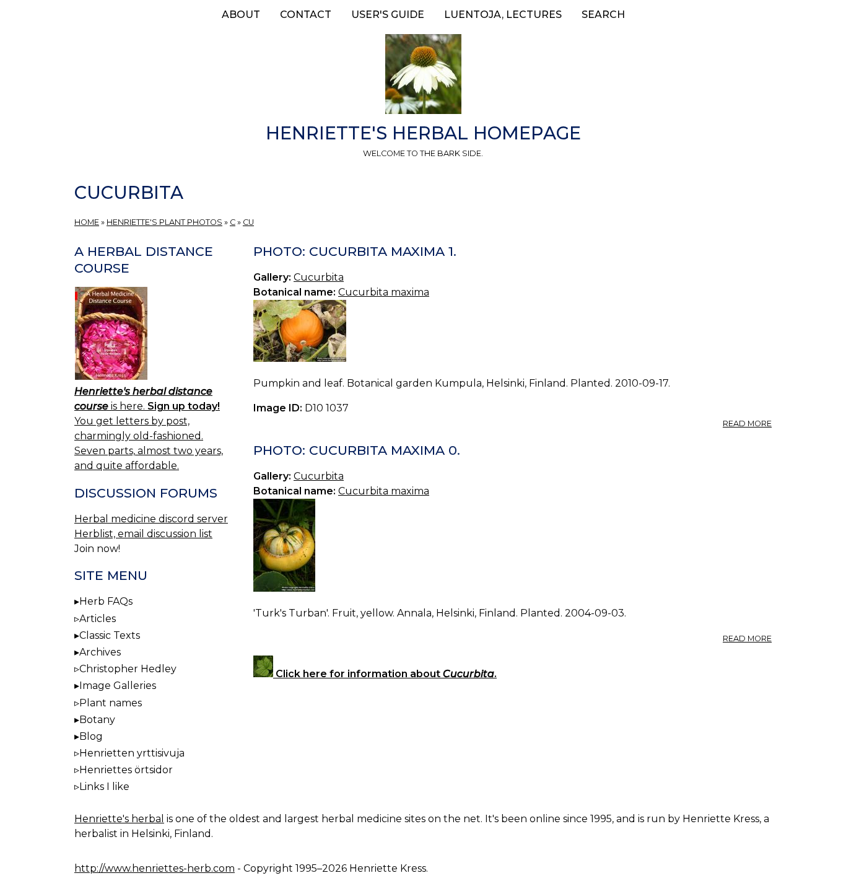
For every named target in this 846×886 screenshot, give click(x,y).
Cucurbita (319, 277)
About (241, 14)
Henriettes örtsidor (126, 770)
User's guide (387, 14)
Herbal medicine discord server (151, 519)
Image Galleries (117, 685)
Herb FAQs (106, 601)
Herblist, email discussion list (143, 534)
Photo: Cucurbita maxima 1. (354, 251)
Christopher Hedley (128, 669)
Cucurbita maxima (383, 292)
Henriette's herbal (119, 819)
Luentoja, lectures (503, 14)
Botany (97, 720)
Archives (100, 652)
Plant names (110, 703)
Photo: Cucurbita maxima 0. (356, 450)
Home (86, 222)
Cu (248, 222)
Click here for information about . (385, 674)
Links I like (104, 786)
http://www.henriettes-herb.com (154, 868)
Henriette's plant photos (164, 222)
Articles (97, 619)
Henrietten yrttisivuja (132, 753)
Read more (747, 423)
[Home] (423, 76)
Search (603, 14)
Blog (91, 736)
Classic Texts (109, 635)
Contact (305, 14)
